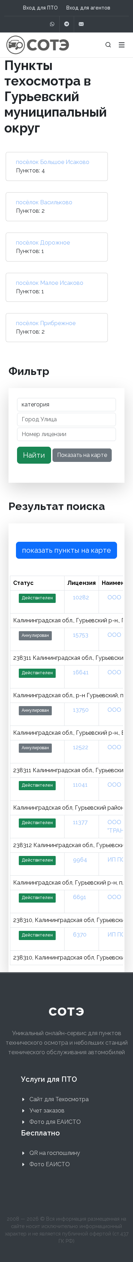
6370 (80, 934)
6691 (79, 897)
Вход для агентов (88, 8)
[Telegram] (67, 24)
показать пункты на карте (66, 550)
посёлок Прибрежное (46, 323)
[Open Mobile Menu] (121, 45)
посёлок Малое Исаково (49, 283)
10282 (81, 597)
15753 (80, 635)
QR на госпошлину (54, 1153)
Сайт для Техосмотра (59, 1099)
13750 (81, 709)
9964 (80, 859)
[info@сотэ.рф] (81, 24)
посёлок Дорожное (43, 242)
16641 (81, 672)
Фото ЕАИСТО (49, 1164)
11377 (80, 822)
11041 (80, 784)
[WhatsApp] (52, 24)
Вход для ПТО (40, 8)
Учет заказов (47, 1110)
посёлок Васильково (44, 202)
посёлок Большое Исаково (52, 162)
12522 (80, 747)
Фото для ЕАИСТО (55, 1122)
